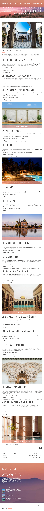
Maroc (12, 50)
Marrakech (5, 448)
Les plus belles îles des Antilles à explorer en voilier (12, 495)
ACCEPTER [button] (10, 508)
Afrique (9, 50)
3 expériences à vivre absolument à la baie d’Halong (13, 499)
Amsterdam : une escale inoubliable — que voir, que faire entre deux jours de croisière (13, 490)
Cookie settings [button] (4, 508)
